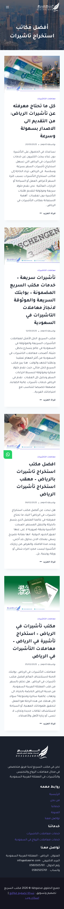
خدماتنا (55, 806)
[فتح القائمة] (7, 7)
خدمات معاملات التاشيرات (43, 833)
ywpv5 (44, 144)
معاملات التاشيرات (46, 99)
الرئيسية (54, 794)
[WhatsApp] (8, 454)
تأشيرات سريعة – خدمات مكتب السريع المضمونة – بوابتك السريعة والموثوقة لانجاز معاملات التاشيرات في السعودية (32, 301)
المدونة (55, 812)
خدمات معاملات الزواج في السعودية (37, 839)
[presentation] (32, 74)
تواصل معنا (52, 818)
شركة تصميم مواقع (21, 893)
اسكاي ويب (32, 898)
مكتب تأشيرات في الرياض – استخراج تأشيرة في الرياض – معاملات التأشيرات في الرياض (33, 641)
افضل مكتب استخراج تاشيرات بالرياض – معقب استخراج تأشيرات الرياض (35, 479)
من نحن (55, 800)
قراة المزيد (47, 213)
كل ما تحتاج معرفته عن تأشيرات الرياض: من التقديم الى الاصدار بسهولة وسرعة (32, 121)
